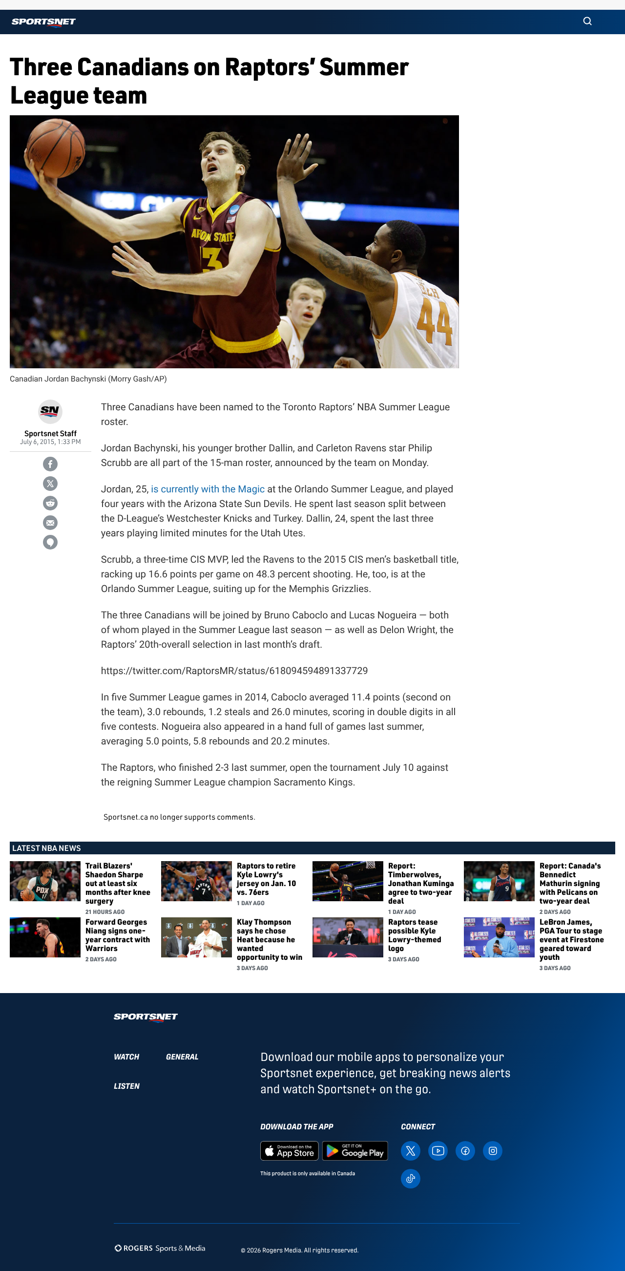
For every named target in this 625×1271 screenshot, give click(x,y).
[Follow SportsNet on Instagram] (492, 1150)
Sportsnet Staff (50, 433)
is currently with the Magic (208, 489)
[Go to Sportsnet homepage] (44, 23)
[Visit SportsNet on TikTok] (410, 1178)
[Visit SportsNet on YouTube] (438, 1150)
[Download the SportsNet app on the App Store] (289, 1150)
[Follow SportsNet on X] (410, 1150)
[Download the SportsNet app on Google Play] (355, 1150)
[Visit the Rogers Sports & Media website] (160, 1248)
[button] (587, 22)
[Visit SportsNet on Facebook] (465, 1150)
